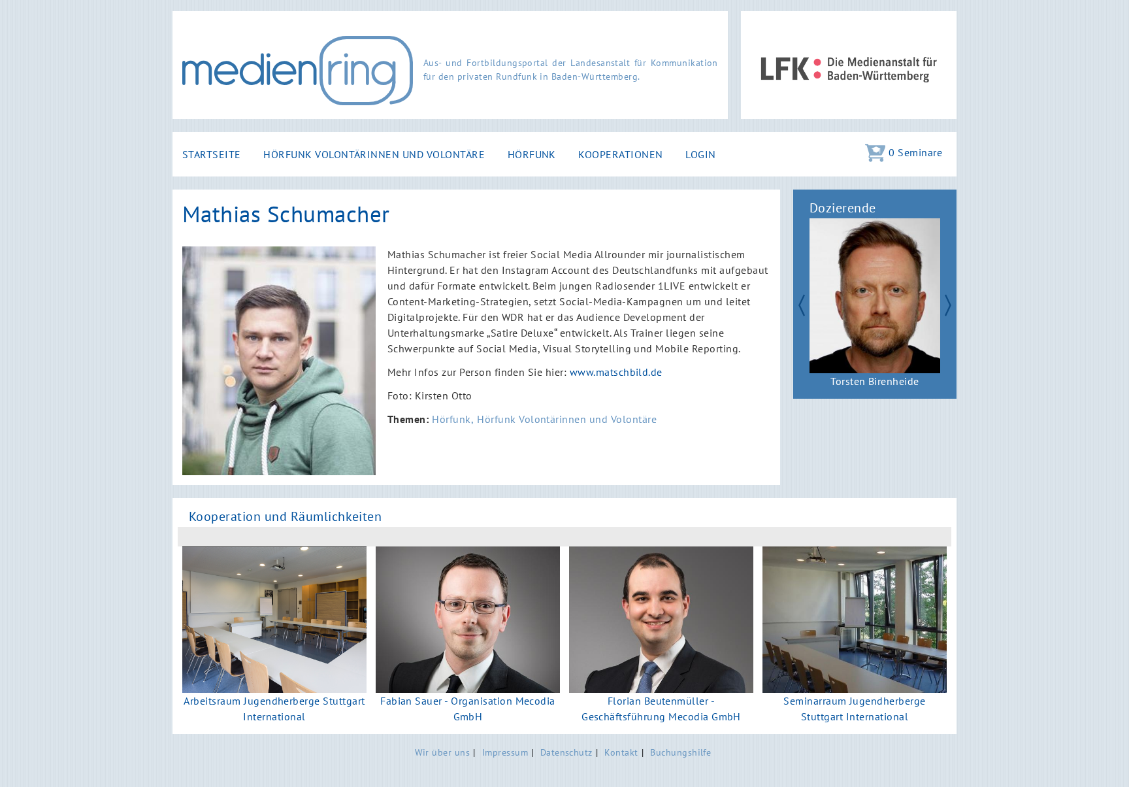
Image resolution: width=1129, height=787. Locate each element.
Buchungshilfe (680, 752)
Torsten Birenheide (874, 381)
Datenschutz (566, 752)
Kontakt (621, 752)
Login (700, 154)
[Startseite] (297, 70)
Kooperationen (620, 154)
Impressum (505, 752)
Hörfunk (532, 154)
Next (954, 303)
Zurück (796, 303)
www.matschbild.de (616, 371)
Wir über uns (442, 752)
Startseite (211, 154)
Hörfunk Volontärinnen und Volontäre (374, 154)
